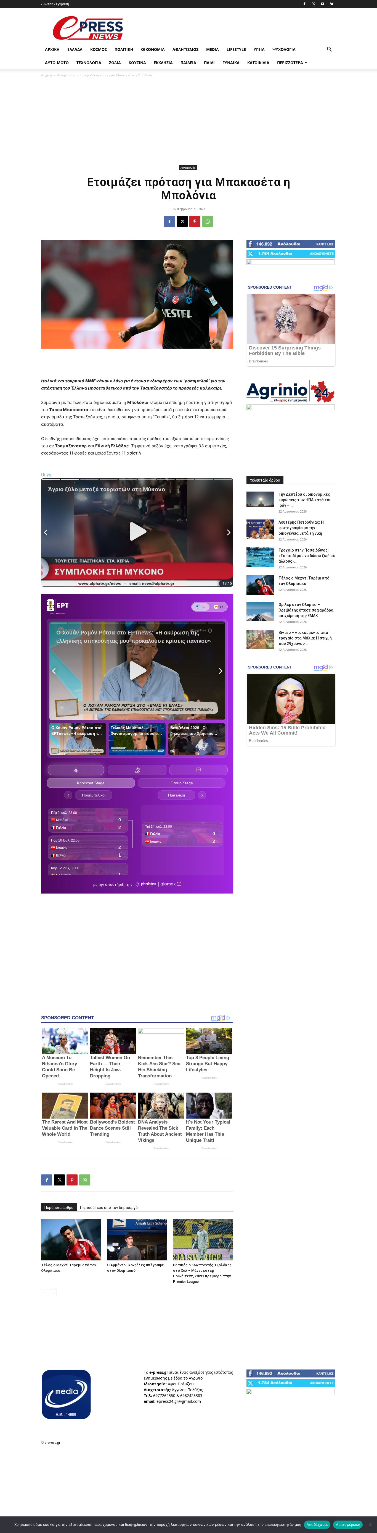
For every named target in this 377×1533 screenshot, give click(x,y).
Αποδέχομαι (317, 1524)
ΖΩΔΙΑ (115, 62)
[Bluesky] (332, 4)
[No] (370, 1524)
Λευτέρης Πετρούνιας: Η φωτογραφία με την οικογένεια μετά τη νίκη (301, 528)
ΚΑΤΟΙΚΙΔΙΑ (258, 62)
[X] (313, 4)
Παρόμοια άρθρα (58, 1207)
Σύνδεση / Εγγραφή (55, 4)
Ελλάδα (75, 49)
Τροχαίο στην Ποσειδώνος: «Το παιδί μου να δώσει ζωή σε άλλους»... (306, 555)
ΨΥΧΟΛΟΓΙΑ (284, 49)
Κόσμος (98, 49)
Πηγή (46, 474)
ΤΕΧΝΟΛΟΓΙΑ (88, 62)
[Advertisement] (235, 27)
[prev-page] (44, 1292)
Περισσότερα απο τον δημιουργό (109, 1207)
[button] (329, 50)
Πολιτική (124, 49)
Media (212, 49)
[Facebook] (304, 4)
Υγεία (259, 49)
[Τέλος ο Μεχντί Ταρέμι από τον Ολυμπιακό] (71, 1239)
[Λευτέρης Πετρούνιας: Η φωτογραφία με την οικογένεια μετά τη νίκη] (260, 529)
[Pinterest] (194, 221)
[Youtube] (322, 4)
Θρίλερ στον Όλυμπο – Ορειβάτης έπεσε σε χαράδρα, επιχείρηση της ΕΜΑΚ (306, 610)
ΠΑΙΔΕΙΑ (188, 62)
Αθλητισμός (185, 49)
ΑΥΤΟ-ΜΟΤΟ (57, 62)
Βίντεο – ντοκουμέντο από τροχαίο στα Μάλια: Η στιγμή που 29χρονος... (305, 638)
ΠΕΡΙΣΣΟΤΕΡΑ (290, 62)
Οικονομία (153, 49)
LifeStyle (236, 49)
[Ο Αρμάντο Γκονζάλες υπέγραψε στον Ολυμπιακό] (137, 1239)
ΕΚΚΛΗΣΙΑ (163, 62)
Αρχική (52, 49)
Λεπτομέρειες (348, 1524)
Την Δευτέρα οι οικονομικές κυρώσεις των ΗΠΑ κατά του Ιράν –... (304, 500)
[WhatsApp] (207, 221)
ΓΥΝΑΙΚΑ (231, 62)
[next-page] (53, 1292)
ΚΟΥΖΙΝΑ (137, 62)
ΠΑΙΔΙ (209, 62)
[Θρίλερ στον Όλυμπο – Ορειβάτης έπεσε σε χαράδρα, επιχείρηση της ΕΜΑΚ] (260, 611)
